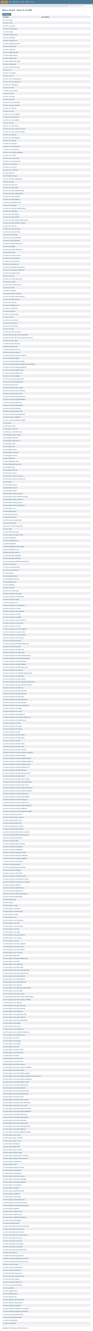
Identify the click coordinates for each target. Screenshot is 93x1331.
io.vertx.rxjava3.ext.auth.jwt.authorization (17, 988)
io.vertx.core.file (8, 93)
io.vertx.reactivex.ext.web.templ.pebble (16, 796)
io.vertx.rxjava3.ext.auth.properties (15, 1014)
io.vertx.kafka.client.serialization (14, 505)
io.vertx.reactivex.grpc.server (13, 820)
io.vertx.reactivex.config (11, 599)
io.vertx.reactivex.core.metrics (13, 623)
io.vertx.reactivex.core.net (12, 626)
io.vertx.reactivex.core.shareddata (14, 634)
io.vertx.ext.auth (8, 181)
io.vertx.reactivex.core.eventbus (13, 611)
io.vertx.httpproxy (9, 458)
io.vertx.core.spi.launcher (11, 146)
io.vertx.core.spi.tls (9, 155)
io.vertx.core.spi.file (9, 140)
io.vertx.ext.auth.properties (12, 237)
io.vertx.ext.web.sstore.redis (12, 393)
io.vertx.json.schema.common (13, 476)
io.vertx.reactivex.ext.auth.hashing (14, 661)
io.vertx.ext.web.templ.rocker (13, 411)
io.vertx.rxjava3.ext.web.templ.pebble (15, 1117)
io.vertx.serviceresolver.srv (12, 1270)
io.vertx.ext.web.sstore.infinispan (14, 390)
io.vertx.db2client (9, 173)
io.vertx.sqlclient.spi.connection (13, 1299)
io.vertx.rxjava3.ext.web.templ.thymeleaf (16, 1126)
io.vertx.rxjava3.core (10, 917)
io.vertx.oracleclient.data (11, 567)
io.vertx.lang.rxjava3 (10, 517)
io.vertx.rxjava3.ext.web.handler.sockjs (16, 1082)
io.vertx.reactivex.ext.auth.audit (13, 652)
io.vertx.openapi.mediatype (12, 555)
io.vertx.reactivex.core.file (11, 614)
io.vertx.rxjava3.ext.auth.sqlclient (14, 1017)
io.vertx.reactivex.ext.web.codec (14, 746)
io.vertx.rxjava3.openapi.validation (14, 1182)
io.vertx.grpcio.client (10, 449)
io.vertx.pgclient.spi (9, 582)
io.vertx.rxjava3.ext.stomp (11, 1043)
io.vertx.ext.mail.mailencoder (12, 279)
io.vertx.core (7, 70)
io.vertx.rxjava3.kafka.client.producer (15, 1158)
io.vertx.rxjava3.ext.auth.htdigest (14, 979)
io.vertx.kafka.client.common (13, 493)
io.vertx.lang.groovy (9, 511)
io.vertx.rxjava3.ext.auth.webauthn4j (15, 1020)
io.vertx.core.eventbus (10, 90)
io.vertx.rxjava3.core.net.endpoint (14, 943)
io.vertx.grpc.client (9, 426)
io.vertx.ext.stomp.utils (10, 314)
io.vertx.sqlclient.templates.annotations (16, 1308)
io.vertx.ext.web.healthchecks (13, 373)
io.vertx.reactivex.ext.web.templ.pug (15, 799)
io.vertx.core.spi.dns (10, 134)
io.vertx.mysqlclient (9, 543)
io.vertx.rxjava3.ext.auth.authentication (16, 970)
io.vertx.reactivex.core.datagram (14, 605)
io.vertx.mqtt (7, 529)
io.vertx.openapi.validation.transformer (16, 561)
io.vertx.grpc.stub (9, 446)
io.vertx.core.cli (8, 76)
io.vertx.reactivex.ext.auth (12, 646)
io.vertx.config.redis (9, 46)
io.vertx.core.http (9, 96)
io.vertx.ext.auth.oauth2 (11, 217)
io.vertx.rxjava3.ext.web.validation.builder (17, 1132)
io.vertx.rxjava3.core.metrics (12, 938)
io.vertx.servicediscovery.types (13, 1243)
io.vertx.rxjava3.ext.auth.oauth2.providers (17, 999)
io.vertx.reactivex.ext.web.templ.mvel (15, 793)
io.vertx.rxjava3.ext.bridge (11, 1023)
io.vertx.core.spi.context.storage (14, 132)
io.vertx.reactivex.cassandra (12, 593)
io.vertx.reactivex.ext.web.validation (15, 808)
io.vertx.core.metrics (10, 108)
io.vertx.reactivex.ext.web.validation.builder (17, 811)
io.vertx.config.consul (10, 34)
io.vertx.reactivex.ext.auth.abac (13, 649)
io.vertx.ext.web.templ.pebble (13, 405)
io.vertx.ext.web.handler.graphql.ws (15, 367)
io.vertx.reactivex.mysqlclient (13, 849)
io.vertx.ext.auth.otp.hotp (11, 229)
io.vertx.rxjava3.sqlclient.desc (13, 1211)
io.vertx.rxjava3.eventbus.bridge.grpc (15, 958)
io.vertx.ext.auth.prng (10, 234)
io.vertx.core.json (9, 99)
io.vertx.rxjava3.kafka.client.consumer (16, 1155)
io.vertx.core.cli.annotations (12, 79)
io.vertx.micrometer (9, 523)
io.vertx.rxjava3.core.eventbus (13, 926)
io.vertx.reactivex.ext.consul (12, 711)
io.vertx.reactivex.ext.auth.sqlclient (15, 702)
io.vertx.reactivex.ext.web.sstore (14, 776)
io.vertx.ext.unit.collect (10, 320)
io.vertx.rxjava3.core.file (11, 929)
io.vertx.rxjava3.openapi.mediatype (14, 1179)
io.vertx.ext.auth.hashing (11, 196)
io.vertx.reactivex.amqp (11, 590)
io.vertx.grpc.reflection (10, 437)
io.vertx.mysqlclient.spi (10, 549)
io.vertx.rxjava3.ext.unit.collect (13, 1049)
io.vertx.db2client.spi (10, 176)
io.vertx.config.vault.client (11, 61)
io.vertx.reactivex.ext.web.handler (14, 755)
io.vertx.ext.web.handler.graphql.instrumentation (19, 364)
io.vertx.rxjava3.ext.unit (11, 1046)
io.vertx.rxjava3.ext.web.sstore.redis (15, 1105)
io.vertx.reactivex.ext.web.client (13, 743)
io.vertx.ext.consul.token (11, 261)
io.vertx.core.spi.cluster (11, 126)
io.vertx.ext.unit (8, 317)
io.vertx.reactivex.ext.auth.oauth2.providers (17, 685)
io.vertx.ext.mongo (9, 282)
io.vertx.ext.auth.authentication (13, 190)
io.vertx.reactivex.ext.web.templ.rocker (16, 802)
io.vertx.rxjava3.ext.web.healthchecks (15, 1085)
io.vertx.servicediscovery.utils (13, 1246)
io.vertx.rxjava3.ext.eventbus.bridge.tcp (16, 1032)
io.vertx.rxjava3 (8, 902)
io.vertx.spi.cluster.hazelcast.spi (13, 1276)
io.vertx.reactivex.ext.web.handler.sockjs (16, 764)
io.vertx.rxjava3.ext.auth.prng (13, 1011)
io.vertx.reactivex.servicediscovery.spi (15, 879)
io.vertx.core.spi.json (10, 143)
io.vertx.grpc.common (10, 429)
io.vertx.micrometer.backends (13, 526)
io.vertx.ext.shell (8, 287)
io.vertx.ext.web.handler (11, 358)
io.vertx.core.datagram (10, 84)
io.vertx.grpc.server (9, 443)
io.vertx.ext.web (8, 329)
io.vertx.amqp (7, 20)
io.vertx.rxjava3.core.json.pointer (14, 935)
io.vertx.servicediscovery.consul (13, 1229)
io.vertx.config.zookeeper (11, 67)
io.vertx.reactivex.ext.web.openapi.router (17, 773)
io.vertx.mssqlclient (9, 537)
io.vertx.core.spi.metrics (11, 149)
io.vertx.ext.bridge (9, 246)
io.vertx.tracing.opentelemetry (13, 1314)
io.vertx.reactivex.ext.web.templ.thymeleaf (17, 805)
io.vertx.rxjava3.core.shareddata (14, 949)
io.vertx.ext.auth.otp (10, 226)
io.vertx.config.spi (9, 49)
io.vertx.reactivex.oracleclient (13, 861)
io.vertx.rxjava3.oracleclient (12, 1185)
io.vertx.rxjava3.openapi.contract (14, 1176)
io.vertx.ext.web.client (10, 340)
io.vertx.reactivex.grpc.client (12, 814)
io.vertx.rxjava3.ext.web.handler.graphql (16, 1073)
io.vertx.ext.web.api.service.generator (15, 334)
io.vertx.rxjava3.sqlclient (11, 1208)
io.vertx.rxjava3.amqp (10, 905)
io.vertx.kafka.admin (10, 490)
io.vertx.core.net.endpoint (11, 114)
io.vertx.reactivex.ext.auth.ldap (13, 676)
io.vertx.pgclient (8, 573)
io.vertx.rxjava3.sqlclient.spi (12, 1214)
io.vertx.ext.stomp (9, 311)
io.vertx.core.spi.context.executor (14, 129)
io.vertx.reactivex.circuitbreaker (13, 596)
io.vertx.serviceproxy (10, 1252)
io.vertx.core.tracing (9, 167)
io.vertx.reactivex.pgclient (11, 864)
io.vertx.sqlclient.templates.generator (15, 1311)
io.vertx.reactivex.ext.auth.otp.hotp (15, 690)
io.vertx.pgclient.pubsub (11, 579)
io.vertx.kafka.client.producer (13, 502)
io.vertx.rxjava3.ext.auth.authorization (16, 973)
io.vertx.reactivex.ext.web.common (14, 749)
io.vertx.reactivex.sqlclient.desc (13, 888)
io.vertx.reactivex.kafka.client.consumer (16, 832)
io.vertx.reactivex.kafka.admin (13, 829)
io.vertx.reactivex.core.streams (13, 637)
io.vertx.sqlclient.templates (12, 1305)
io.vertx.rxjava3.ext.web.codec (13, 1061)
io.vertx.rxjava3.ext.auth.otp (12, 1002)
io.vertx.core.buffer (9, 73)
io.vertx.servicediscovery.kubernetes (15, 1235)
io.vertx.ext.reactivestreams (12, 284)
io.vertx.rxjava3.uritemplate (12, 1220)
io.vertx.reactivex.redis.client (12, 873)
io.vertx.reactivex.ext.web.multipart (15, 770)
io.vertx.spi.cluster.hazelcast (12, 1273)
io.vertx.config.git (9, 37)
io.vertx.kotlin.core (9, 508)
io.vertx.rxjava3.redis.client (12, 1196)
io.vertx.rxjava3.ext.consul (12, 1026)
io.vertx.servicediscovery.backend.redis (16, 1226)
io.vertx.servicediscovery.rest (12, 1238)
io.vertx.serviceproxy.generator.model (15, 1258)
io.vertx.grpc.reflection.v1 (11, 440)
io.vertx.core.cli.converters (12, 81)
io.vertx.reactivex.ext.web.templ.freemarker (18, 787)
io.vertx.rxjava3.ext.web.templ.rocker (15, 1123)
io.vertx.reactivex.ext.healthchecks (14, 720)
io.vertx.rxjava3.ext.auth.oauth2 (13, 993)
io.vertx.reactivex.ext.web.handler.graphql (17, 758)
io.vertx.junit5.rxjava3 (10, 487)
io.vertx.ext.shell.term (10, 308)
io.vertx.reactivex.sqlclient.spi (13, 891)
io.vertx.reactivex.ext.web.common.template (18, 752)
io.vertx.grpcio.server (10, 455)
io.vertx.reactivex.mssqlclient (13, 846)
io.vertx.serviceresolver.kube (12, 1267)
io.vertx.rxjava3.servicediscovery (14, 1199)
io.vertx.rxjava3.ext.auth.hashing (14, 976)
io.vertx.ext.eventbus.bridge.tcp (13, 270)
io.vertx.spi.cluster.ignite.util (12, 1282)
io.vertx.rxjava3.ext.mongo (12, 1041)
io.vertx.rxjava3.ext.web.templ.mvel (15, 1114)
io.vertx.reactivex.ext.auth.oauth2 (14, 679)
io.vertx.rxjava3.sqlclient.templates (14, 1217)
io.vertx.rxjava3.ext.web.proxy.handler (15, 1093)
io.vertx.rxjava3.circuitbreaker (13, 911)
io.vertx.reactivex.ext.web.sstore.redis (16, 785)
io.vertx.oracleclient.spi (11, 570)
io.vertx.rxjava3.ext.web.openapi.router (16, 1090)
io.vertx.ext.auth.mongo (11, 214)
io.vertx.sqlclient (8, 1288)
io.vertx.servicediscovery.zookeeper (15, 1249)
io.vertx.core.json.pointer (11, 105)
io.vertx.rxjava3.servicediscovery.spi (15, 1202)
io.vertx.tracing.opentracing (12, 1317)
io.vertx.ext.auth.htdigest (11, 199)
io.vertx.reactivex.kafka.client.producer (16, 835)
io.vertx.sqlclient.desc (10, 1293)
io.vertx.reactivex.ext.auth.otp (13, 687)
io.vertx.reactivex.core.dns (12, 608)
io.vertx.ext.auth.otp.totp (11, 232)
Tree (10, 2)
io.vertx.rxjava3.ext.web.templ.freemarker (17, 1108)
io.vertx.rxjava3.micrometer (12, 1161)
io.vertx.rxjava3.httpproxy (11, 1143)
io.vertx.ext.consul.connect (12, 255)
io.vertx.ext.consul (9, 252)
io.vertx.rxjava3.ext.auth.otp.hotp (14, 1005)
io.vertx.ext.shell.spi (9, 302)
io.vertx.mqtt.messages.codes (13, 535)
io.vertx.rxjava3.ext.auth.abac (13, 964)
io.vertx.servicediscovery (11, 1223)
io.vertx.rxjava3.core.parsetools (13, 946)
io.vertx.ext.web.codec (10, 346)
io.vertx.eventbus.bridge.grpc (13, 179)
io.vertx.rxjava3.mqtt (10, 1164)
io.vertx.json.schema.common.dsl (14, 479)
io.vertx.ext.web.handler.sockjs (13, 370)
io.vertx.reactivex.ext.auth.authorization (16, 658)
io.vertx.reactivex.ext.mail (11, 723)
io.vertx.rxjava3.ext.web (11, 1055)
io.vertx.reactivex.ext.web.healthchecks (16, 767)
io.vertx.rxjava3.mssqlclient (12, 1170)
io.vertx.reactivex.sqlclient (12, 885)
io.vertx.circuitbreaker (10, 28)
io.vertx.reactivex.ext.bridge (12, 708)
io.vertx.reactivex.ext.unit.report (14, 738)
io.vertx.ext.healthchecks (11, 273)
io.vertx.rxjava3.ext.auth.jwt (12, 985)
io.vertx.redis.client (9, 899)
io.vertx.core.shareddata (11, 120)
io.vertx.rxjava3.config (10, 914)
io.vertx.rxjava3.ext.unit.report (13, 1052)
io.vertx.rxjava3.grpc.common (13, 1138)
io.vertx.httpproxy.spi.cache (12, 464)
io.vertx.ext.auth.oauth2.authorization (15, 220)
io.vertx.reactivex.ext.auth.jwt (13, 670)
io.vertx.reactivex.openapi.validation (15, 858)
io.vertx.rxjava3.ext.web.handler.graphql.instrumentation (22, 1076)
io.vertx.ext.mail (8, 276)
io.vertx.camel (7, 23)
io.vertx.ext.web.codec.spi (11, 349)
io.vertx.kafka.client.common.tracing (15, 496)
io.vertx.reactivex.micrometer (13, 838)
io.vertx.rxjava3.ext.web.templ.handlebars (17, 1111)
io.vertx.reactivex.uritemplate (13, 896)
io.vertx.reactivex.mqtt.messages (14, 843)
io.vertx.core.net (8, 111)
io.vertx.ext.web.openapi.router (13, 379)
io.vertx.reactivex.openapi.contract (14, 852)
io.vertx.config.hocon (10, 40)
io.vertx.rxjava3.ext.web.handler (13, 1070)
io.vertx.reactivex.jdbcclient (12, 823)
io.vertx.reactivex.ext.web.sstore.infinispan (17, 782)
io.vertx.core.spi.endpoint (11, 137)
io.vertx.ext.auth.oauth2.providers (14, 223)
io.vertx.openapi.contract (11, 552)
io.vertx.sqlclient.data (10, 1291)
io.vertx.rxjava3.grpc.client (12, 1135)
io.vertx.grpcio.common (11, 452)
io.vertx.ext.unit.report (10, 326)
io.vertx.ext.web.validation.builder (14, 420)
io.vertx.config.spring (10, 55)
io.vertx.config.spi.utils (10, 52)
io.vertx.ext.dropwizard (10, 264)
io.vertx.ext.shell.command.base (14, 296)
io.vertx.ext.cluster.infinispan (12, 249)
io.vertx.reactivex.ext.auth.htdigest (14, 664)
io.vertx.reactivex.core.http (12, 617)
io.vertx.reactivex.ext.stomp (12, 729)
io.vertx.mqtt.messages (11, 532)
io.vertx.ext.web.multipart (11, 376)
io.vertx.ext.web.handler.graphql (13, 361)
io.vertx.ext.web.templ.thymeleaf (14, 414)
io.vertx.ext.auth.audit (10, 187)
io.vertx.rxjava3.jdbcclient (11, 1146)
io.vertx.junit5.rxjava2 (10, 484)
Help (32, 2)
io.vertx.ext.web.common (11, 352)
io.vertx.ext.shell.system (11, 305)
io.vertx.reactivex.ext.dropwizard (14, 714)
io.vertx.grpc (7, 423)
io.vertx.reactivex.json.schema (13, 826)
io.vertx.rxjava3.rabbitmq (11, 1194)
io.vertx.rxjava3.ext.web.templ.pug (14, 1120)
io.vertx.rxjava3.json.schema (12, 1149)
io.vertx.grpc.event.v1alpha (12, 435)
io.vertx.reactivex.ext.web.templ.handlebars (17, 790)
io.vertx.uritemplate (9, 1323)
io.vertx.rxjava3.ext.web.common (14, 1064)
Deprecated (16, 2)
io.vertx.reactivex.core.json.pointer (14, 620)
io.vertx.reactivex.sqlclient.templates (15, 893)
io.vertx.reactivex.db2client (12, 640)
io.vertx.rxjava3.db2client (11, 955)
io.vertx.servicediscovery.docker (13, 1232)
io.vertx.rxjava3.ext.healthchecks (14, 1035)
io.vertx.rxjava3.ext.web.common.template (17, 1067)
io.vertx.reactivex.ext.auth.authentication (17, 655)
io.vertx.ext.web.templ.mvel (12, 402)
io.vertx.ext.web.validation (12, 417)
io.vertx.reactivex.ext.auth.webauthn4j (16, 705)
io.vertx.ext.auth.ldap (10, 211)
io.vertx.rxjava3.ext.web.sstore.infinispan (17, 1102)
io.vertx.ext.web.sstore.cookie (13, 387)
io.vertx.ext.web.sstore (10, 384)
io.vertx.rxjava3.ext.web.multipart (14, 1088)
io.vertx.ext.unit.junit (10, 323)
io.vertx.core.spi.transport (11, 161)
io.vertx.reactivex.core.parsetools (14, 632)
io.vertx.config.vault (9, 58)
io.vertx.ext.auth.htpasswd (12, 202)
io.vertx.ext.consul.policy (11, 258)
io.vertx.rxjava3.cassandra (12, 908)
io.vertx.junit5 (7, 482)
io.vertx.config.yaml (9, 64)
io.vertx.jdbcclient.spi (10, 470)
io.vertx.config (8, 31)
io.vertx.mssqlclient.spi (10, 540)
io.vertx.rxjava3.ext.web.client (13, 1058)
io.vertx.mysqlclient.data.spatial (13, 546)
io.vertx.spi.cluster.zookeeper (13, 1285)
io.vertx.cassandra (9, 26)
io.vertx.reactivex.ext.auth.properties (15, 699)
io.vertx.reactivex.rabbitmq (12, 870)
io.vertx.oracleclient (9, 564)
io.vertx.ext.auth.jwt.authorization (14, 208)
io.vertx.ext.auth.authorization (13, 193)
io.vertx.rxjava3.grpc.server (12, 1141)
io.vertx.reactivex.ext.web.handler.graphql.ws (18, 761)
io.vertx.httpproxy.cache (11, 461)
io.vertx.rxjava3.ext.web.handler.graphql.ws (17, 1079)
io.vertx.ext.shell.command (12, 293)
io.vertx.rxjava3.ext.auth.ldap (13, 990)
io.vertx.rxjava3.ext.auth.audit (13, 967)
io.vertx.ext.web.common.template (14, 355)
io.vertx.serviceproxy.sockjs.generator (15, 1261)
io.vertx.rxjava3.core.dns (11, 923)
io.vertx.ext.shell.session (11, 299)
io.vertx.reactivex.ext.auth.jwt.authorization (17, 673)
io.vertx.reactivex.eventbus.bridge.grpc (16, 643)
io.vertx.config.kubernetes (12, 43)
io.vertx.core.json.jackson (11, 102)
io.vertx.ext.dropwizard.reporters (14, 267)
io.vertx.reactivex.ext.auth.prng (13, 696)
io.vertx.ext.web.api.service (12, 331)
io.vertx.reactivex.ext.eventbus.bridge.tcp (17, 717)
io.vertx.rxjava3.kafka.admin (12, 1152)
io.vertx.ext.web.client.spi (11, 343)
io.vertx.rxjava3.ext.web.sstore (13, 1096)
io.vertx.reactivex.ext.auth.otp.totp (14, 693)
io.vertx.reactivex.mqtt (10, 840)
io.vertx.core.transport (10, 170)
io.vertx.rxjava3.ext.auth (11, 961)
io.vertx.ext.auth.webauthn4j (12, 243)
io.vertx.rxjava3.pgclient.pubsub (13, 1191)
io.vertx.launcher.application (12, 520)
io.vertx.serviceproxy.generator (13, 1255)
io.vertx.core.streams (10, 164)
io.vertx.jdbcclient (9, 467)
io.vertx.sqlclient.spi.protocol (12, 1302)
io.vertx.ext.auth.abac (10, 184)
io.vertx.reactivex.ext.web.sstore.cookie (16, 779)
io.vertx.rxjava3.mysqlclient (12, 1173)
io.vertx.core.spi (8, 123)
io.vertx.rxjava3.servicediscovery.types (16, 1205)
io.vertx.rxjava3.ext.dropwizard (13, 1029)
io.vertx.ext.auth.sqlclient (11, 240)
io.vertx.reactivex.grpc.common (13, 817)
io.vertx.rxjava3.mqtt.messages (13, 1167)
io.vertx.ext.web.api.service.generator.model (18, 337)
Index (22, 2)
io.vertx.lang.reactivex (10, 514)
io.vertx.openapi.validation (12, 558)
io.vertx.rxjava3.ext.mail (11, 1038)
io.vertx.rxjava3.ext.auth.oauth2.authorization (18, 996)
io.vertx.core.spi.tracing (11, 158)
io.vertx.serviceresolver (11, 1264)
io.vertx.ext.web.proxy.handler (13, 382)
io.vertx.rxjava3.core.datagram (13, 920)
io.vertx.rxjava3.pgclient (11, 1188)
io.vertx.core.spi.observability (13, 152)
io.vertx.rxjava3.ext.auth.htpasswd (14, 982)
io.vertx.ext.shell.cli (9, 290)
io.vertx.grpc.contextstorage (12, 432)
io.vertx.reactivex (9, 587)
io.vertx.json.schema (10, 473)
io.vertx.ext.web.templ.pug (12, 408)
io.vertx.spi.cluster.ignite (11, 1279)
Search (27, 2)
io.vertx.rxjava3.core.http (11, 932)
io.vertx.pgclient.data (10, 576)
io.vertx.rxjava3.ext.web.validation (14, 1129)
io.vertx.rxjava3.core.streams (13, 952)
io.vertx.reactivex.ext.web (11, 740)
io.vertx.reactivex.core (10, 602)
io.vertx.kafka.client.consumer (13, 499)
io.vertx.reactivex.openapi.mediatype (15, 855)
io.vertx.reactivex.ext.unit (11, 732)
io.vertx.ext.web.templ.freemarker (14, 396)
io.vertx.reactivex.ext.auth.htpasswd (15, 667)
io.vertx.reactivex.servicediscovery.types (16, 882)
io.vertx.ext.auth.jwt (9, 205)
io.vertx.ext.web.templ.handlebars (14, 399)
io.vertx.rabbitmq (8, 585)
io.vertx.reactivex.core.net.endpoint (15, 629)
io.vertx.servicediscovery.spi (12, 1241)
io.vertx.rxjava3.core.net (11, 940)
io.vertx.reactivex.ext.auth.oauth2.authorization (19, 682)
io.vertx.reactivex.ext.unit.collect (14, 735)
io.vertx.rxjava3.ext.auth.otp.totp (14, 1008)
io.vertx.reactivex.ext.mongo (12, 726)
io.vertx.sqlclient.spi (9, 1296)
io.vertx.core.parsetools (11, 117)
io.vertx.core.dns (8, 87)
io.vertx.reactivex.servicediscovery (14, 876)
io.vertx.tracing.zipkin (10, 1320)
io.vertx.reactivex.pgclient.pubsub (14, 867)
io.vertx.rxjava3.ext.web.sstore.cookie (15, 1099)
